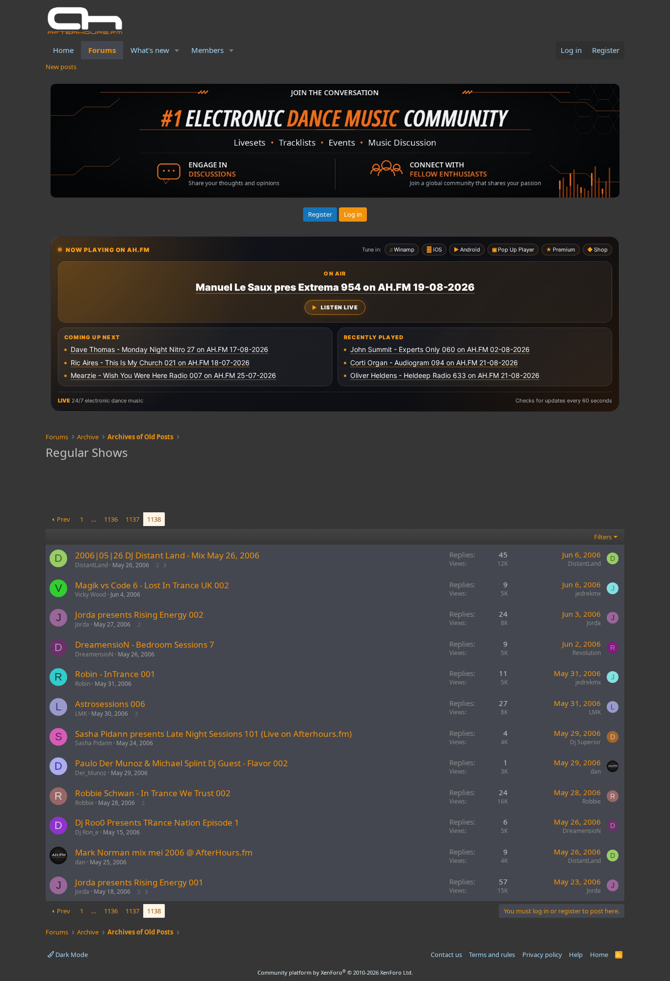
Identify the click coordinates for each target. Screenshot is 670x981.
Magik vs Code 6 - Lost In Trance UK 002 (152, 585)
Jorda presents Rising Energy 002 (139, 614)
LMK (81, 713)
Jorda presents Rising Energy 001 (139, 882)
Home (63, 50)
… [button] (93, 519)
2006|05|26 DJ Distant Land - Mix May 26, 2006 (167, 555)
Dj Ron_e (87, 832)
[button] (177, 50)
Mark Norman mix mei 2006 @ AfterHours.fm (164, 852)
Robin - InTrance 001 (115, 673)
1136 (111, 519)
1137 (132, 519)
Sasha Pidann (93, 743)
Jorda (82, 624)
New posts (61, 66)
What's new (149, 50)
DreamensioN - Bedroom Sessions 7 (144, 644)
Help (576, 954)
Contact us (446, 954)
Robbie (84, 803)
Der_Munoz (90, 773)
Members (207, 50)
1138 (154, 519)
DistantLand (91, 565)
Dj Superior (585, 742)
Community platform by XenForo (335, 972)
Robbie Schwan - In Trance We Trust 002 (153, 793)
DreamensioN (94, 654)
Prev (63, 519)
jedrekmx (588, 593)
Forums (102, 50)
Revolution (586, 653)
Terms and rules (492, 954)
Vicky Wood (90, 594)
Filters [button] (603, 536)
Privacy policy (542, 954)
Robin (82, 683)
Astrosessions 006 (110, 703)
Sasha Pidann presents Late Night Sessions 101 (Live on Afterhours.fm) (213, 733)
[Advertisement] (335, 488)
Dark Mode (71, 954)
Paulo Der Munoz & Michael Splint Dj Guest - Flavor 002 (181, 763)
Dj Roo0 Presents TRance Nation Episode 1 (157, 822)
